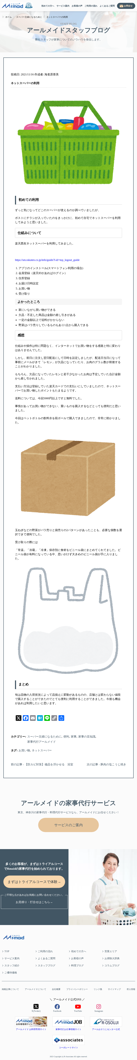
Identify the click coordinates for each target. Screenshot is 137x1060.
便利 (66, 736)
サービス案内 (63, 6)
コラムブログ (112, 965)
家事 (74, 736)
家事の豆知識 (86, 736)
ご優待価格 (10, 972)
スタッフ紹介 (11, 965)
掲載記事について (10, 989)
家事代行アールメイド (41, 741)
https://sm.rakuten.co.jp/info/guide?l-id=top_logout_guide (47, 259)
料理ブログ (77, 965)
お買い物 (24, 750)
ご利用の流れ (91, 6)
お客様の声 (77, 6)
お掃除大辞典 (112, 958)
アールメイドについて (35, 989)
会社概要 (56, 989)
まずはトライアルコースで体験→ (34, 882)
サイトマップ (114, 989)
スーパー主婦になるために (44, 736)
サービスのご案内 (68, 825)
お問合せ (128, 6)
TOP (6, 951)
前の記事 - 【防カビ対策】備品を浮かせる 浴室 (42, 764)
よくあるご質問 (107, 6)
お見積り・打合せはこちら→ (34, 902)
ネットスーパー (42, 750)
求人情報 (131, 989)
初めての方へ (47, 6)
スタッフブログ (46, 965)
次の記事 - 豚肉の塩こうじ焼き (106, 764)
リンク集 (98, 989)
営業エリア (111, 951)
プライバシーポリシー (77, 989)
